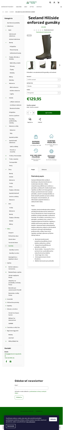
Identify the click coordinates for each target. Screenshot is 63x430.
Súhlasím (53, 419)
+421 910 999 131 (9, 358)
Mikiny (11, 77)
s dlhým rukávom (15, 102)
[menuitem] (7, 7)
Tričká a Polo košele (15, 156)
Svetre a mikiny (14, 196)
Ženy (10, 169)
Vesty (11, 166)
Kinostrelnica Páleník (27, 411)
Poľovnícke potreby (13, 302)
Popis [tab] (33, 169)
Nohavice (12, 83)
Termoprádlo (13, 162)
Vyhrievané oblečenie (12, 35)
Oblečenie (10, 26)
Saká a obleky (14, 146)
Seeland (43, 27)
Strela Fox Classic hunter (14, 314)
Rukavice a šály (13, 126)
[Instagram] (10, 361)
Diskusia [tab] (44, 169)
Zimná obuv (12, 239)
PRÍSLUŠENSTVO (13, 341)
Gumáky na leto (14, 250)
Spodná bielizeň (14, 193)
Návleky (11, 80)
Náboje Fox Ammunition (12, 319)
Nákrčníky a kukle (15, 63)
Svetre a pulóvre (14, 116)
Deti (10, 204)
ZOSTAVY (11, 338)
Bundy (11, 43)
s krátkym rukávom (15, 105)
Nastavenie (10, 426)
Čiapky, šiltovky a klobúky (14, 58)
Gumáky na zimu (14, 253)
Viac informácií (30, 422)
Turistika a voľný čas (13, 327)
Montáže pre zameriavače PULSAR (15, 289)
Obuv (8, 229)
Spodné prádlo (13, 137)
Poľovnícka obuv (14, 236)
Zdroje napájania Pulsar (14, 276)
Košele (11, 98)
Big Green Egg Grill (12, 331)
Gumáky (11, 246)
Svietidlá (10, 299)
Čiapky (12, 69)
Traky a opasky (13, 159)
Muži (10, 30)
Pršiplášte (13, 46)
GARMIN (11, 323)
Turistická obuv (13, 242)
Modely (11, 335)
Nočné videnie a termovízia (13, 268)
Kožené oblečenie (14, 39)
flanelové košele (15, 108)
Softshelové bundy (15, 53)
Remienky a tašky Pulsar (14, 294)
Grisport (11, 233)
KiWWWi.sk (39, 411)
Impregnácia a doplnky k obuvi (13, 258)
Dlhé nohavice (14, 87)
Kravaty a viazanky (13, 151)
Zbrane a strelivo (12, 309)
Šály (11, 133)
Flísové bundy (14, 50)
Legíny (12, 94)
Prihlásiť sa (19, 397)
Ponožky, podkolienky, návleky (13, 121)
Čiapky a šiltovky (14, 190)
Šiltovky (12, 66)
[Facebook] (6, 361)
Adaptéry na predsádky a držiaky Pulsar (15, 283)
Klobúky (12, 73)
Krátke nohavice (15, 91)
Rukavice (12, 130)
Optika (9, 263)
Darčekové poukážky (13, 23)
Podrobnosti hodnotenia (43, 32)
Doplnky (9, 306)
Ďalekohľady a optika (15, 272)
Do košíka (49, 113)
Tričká (11, 183)
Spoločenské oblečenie (13, 141)
